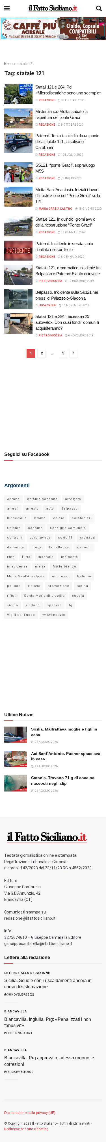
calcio (58, 518)
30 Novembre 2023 (20, 994)
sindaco (32, 605)
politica (14, 586)
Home (8, 64)
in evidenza (17, 566)
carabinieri (82, 518)
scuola (78, 596)
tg (70, 605)
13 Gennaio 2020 (73, 232)
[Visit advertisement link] (53, 28)
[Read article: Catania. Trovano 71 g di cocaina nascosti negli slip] (15, 783)
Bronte (40, 518)
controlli (14, 537)
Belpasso (69, 508)
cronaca (87, 537)
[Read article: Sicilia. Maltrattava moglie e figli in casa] (15, 735)
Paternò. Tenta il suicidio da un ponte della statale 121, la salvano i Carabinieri (67, 141)
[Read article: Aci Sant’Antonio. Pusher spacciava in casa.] (15, 759)
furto (26, 557)
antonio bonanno (42, 499)
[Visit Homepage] (53, 8)
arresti (13, 508)
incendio (46, 557)
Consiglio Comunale (68, 528)
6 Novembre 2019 (81, 335)
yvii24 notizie (53, 615)
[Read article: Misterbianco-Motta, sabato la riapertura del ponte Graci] (18, 118)
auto (50, 508)
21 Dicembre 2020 (20, 1071)
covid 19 (65, 537)
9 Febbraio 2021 (72, 100)
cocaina (35, 528)
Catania (14, 528)
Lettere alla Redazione (27, 973)
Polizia (34, 586)
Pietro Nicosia (50, 280)
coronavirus (40, 537)
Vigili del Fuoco (21, 615)
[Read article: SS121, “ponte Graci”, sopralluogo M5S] (18, 172)
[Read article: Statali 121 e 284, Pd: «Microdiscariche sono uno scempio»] (18, 94)
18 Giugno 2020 (89, 208)
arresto (32, 508)
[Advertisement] (53, 404)
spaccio (54, 605)
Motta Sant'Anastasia (26, 576)
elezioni (83, 547)
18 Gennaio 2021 (19, 1033)
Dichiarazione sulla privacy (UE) (29, 1113)
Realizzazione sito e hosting (26, 1129)
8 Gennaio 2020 (72, 256)
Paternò (84, 576)
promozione (58, 586)
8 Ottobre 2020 (71, 124)
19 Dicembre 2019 (81, 280)
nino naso (61, 576)
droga (36, 547)
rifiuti (12, 596)
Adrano (13, 499)
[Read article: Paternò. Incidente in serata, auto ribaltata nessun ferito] (18, 251)
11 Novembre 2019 (75, 305)
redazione (47, 100)
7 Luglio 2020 (70, 178)
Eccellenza (59, 547)
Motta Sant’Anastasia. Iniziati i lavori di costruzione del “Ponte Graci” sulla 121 (67, 195)
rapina (82, 586)
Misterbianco (64, 566)
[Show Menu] (7, 8)
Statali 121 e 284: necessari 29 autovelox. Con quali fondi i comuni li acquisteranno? (67, 322)
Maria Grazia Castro (55, 208)
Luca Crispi (47, 305)
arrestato (73, 499)
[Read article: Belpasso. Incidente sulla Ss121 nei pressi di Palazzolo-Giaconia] (18, 299)
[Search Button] (99, 8)
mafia (40, 566)
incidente (69, 557)
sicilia (12, 605)
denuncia (15, 547)
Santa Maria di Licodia (44, 596)
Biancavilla (17, 518)
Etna (11, 557)
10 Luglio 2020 (71, 154)
